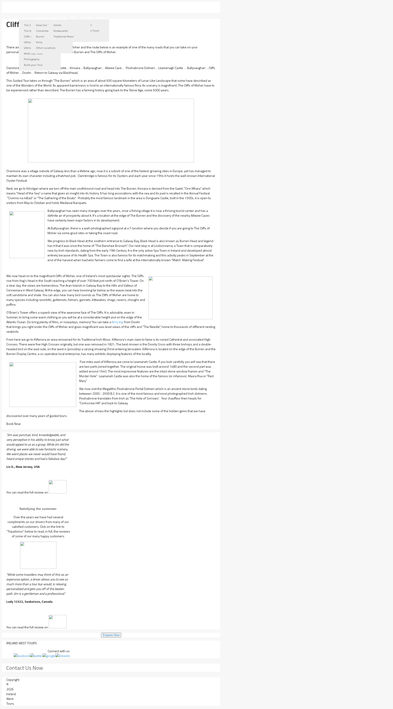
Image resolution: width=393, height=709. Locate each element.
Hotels (57, 25)
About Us (102, 17)
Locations (39, 17)
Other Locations (45, 48)
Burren (40, 36)
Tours (25, 17)
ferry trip (117, 322)
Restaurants (60, 31)
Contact (87, 17)
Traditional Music (63, 36)
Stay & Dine (59, 17)
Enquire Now (111, 635)
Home (13, 17)
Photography (31, 59)
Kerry (39, 42)
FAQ (74, 17)
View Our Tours (45, 25)
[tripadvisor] (38, 555)
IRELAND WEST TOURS (42, 7)
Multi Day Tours (33, 53)
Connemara (43, 31)
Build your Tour (33, 65)
